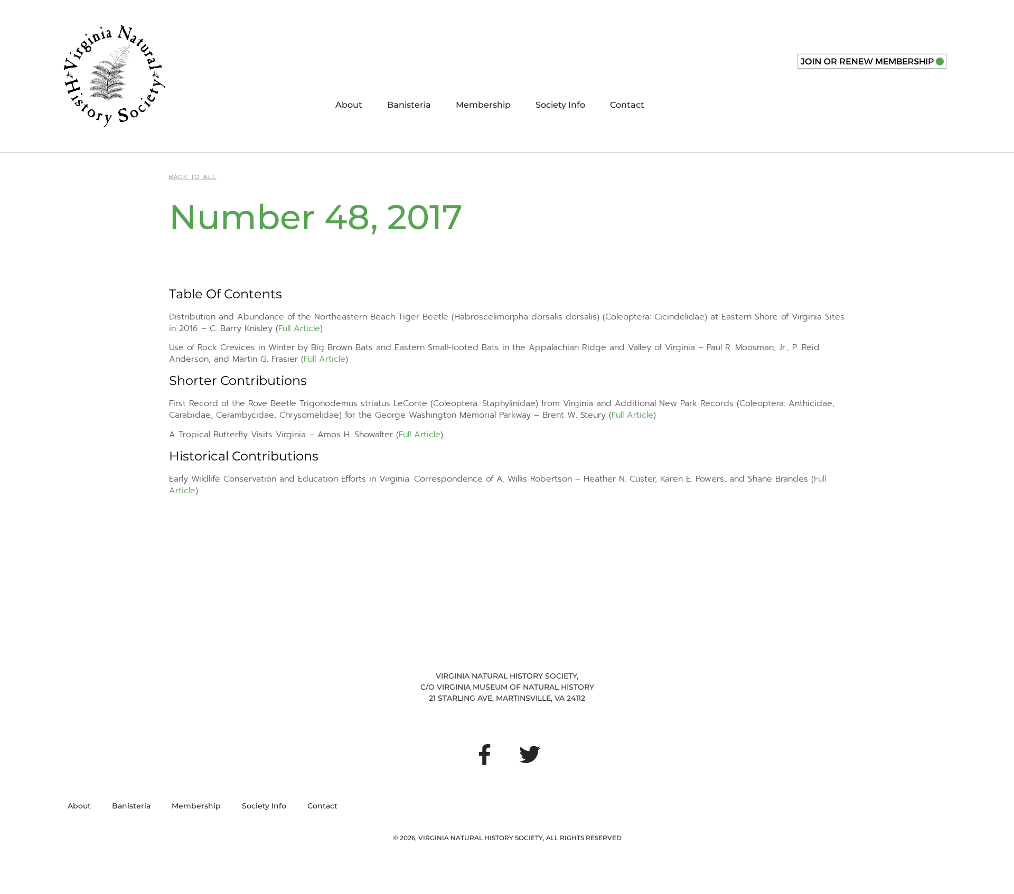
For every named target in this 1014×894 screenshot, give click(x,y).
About (348, 105)
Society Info (560, 105)
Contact (627, 105)
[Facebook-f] (484, 754)
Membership (483, 105)
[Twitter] (530, 754)
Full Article (299, 328)
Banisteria (409, 105)
